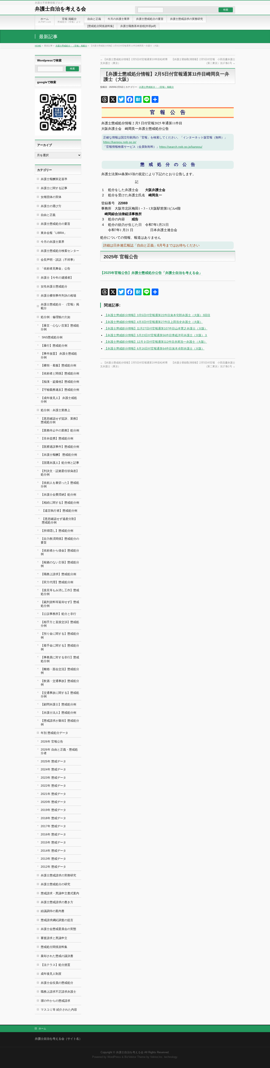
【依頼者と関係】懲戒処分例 (60, 373)
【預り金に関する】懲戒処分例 (60, 635)
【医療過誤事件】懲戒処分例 (60, 446)
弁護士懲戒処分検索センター (60, 250)
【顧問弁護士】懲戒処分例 (58, 704)
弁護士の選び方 (51, 206)
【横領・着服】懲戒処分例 (58, 365)
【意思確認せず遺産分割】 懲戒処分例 (59, 520)
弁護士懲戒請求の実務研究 (58, 875)
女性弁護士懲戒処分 (54, 286)
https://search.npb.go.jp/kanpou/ (180, 146)
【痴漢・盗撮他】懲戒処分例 (60, 381)
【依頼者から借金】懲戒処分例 (60, 552)
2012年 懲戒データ (53, 866)
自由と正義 (48, 215)
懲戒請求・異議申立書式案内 (60, 893)
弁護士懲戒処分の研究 (55, 884)
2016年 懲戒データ (53, 834)
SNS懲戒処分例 (52, 337)
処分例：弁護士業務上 (55, 410)
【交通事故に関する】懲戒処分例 (60, 694)
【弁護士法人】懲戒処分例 (58, 712)
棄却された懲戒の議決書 (57, 956)
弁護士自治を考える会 (60, 9)
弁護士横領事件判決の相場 (58, 295)
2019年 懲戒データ (53, 810)
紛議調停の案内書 (52, 911)
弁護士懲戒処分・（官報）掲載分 (71, 46)
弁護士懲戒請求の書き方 (57, 902)
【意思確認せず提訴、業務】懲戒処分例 (60, 420)
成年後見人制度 (51, 973)
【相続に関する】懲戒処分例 (60, 502)
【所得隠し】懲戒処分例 (57, 530)
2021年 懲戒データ (53, 794)
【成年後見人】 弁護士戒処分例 (59, 399)
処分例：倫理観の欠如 (55, 317)
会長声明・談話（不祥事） (58, 259)
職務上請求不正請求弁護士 (58, 991)
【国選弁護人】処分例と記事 (60, 462)
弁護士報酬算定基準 (54, 179)
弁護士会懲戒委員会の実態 (58, 929)
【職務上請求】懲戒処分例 (58, 574)
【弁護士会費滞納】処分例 (58, 494)
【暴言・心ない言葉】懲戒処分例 (60, 327)
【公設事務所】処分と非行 (58, 613)
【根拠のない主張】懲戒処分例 (60, 564)
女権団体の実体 (51, 197)
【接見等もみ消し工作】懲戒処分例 (60, 591)
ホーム (42, 1028)
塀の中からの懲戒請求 (55, 1000)
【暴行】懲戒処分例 (54, 345)
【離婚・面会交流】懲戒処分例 (60, 670)
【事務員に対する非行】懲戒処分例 (60, 659)
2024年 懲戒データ (53, 769)
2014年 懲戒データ (53, 850)
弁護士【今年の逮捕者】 (57, 277)
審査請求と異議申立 (54, 938)
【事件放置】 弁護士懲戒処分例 (59, 355)
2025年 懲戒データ (53, 761)
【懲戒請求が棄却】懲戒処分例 (60, 722)
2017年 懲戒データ (53, 826)
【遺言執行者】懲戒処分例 (59, 510)
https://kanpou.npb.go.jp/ (119, 142)
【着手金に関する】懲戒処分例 (60, 647)
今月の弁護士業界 (52, 241)
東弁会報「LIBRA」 (54, 232)
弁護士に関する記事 (54, 188)
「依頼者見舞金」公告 (55, 268)
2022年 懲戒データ (53, 785)
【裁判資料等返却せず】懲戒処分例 (60, 603)
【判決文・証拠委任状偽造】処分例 (60, 472)
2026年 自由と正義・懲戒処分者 (59, 751)
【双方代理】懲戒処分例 (57, 582)
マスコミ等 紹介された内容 (59, 1009)
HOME (38, 46)
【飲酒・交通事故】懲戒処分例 (60, 682)
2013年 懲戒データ (53, 858)
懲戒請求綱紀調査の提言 (57, 920)
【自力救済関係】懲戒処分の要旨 (60, 540)
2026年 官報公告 (52, 741)
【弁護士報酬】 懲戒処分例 (59, 454)
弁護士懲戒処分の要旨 (55, 223)
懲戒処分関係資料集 (54, 947)
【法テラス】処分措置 (55, 964)
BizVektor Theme (135, 1057)
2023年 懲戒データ (53, 777)
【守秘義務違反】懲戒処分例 (60, 389)
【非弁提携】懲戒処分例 (57, 438)
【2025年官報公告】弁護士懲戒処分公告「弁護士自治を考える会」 (151, 273)
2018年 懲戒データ (53, 818)
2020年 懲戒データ (53, 802)
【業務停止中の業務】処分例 (60, 430)
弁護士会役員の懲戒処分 (57, 982)
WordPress (114, 1057)
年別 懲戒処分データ (54, 733)
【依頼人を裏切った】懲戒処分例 (60, 484)
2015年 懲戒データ (53, 842)
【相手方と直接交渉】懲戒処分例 (60, 623)
